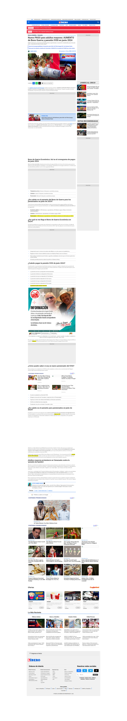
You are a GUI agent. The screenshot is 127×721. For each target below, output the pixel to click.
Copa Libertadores (45, 671)
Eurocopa (43, 676)
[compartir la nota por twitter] (39, 83)
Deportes (62, 25)
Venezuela (40, 35)
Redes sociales (68, 673)
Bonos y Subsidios (32, 35)
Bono (36, 490)
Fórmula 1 (55, 677)
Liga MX (42, 682)
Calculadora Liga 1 (33, 677)
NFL (54, 679)
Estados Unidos (68, 680)
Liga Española (44, 679)
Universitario (32, 673)
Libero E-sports (60, 688)
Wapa (66, 688)
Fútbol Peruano (45, 25)
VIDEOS (79, 25)
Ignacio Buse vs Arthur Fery (67, 19)
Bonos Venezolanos (43, 490)
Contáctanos (82, 677)
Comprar (41, 607)
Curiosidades (68, 677)
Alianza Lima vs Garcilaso (56, 19)
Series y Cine (68, 676)
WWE (54, 673)
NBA (54, 674)
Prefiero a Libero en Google (41, 494)
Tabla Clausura (77, 19)
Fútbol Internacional (45, 669)
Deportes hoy (55, 669)
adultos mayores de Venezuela (37, 87)
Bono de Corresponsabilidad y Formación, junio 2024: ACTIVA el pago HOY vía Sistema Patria (50, 46)
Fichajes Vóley (93, 19)
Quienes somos (88, 677)
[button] (98, 22)
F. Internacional (54, 25)
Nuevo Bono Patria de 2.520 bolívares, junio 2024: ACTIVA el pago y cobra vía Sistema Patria (57, 118)
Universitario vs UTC (46, 19)
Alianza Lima (32, 671)
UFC (54, 671)
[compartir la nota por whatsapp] (36, 83)
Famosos (67, 674)
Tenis (54, 676)
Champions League (45, 673)
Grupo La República (40, 688)
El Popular (48, 688)
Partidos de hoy (37, 19)
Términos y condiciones (90, 679)
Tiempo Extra (92, 25)
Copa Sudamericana (45, 674)
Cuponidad (63, 690)
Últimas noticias (36, 25)
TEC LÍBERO (84, 25)
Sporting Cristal (32, 674)
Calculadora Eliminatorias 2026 (33, 680)
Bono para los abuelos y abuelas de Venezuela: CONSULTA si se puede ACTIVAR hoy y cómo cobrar (52, 48)
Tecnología (67, 679)
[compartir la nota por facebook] (33, 83)
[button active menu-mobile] (28, 22)
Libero (53, 688)
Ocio (67, 25)
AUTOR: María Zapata (37, 483)
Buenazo (70, 688)
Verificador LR (77, 688)
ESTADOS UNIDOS (72, 25)
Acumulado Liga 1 (85, 19)
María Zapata (33, 51)
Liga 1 (30, 676)
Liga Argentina (44, 677)
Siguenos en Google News (48, 83)
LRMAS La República (86, 688)
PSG (42, 680)
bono (71, 123)
